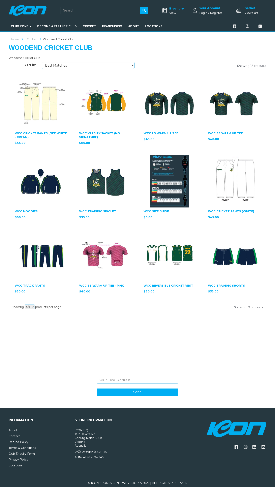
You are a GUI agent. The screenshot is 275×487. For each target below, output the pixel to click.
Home (14, 39)
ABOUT (133, 26)
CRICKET (89, 26)
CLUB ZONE (20, 26)
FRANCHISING (112, 26)
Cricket (32, 39)
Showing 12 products (251, 66)
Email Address (137, 373)
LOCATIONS (153, 26)
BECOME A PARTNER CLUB (57, 26)
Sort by (30, 65)
